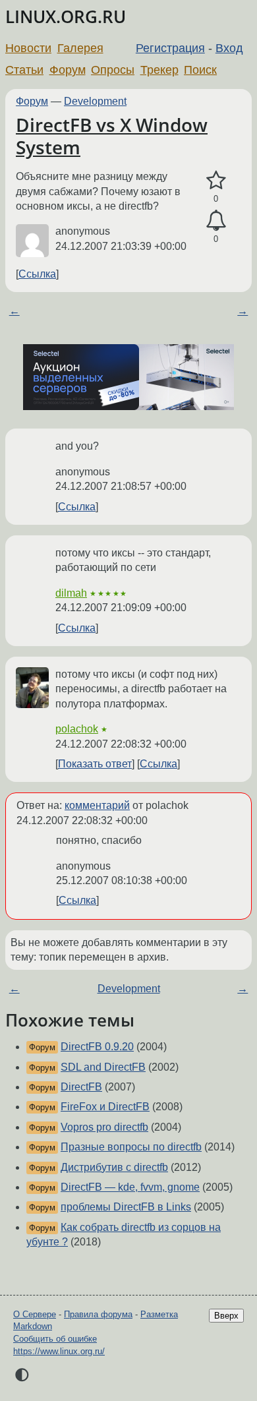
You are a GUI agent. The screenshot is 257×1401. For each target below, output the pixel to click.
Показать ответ (95, 763)
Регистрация (170, 48)
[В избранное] (216, 181)
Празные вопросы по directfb (131, 1146)
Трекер (159, 69)
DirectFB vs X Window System (112, 136)
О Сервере (34, 1314)
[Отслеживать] (216, 221)
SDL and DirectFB (103, 1067)
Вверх (226, 1316)
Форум (67, 69)
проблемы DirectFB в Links (126, 1206)
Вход (229, 48)
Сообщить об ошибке (55, 1339)
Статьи (24, 69)
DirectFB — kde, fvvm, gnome (130, 1187)
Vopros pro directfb (104, 1127)
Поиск (200, 69)
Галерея (80, 48)
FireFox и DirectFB (105, 1106)
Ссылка (37, 274)
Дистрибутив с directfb (114, 1167)
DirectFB (81, 1086)
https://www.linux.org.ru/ (59, 1351)
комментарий (97, 805)
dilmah (71, 593)
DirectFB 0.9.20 (97, 1046)
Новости (28, 48)
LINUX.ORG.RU (65, 16)
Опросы (112, 69)
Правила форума (98, 1314)
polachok (76, 728)
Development (95, 101)
